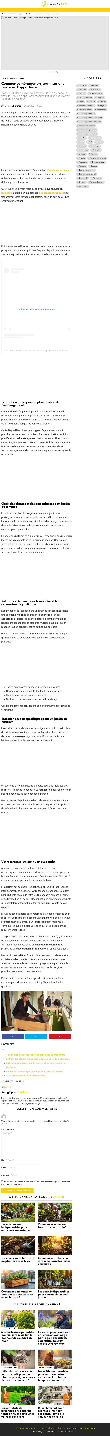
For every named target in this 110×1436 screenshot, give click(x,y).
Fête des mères (85, 110)
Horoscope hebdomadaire (90, 118)
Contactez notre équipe (25, 1428)
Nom (4, 1160)
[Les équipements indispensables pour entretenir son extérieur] (18, 1212)
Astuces (8, 1082)
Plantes (82, 158)
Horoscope (101, 110)
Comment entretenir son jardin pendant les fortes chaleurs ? (54, 1261)
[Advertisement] (36, 148)
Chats (81, 102)
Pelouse (94, 154)
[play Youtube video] (36, 1011)
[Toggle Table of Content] (3, 1050)
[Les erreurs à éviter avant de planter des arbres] (18, 1245)
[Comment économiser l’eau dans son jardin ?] (55, 1212)
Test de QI (83, 178)
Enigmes (102, 106)
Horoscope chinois (87, 114)
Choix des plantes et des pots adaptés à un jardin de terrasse (38, 1059)
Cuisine (103, 102)
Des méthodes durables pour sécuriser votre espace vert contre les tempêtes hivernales (53, 1376)
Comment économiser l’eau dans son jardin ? (52, 1226)
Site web (5, 1175)
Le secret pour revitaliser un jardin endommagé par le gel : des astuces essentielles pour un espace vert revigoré (54, 1338)
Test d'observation (87, 170)
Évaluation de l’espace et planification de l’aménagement (36, 1055)
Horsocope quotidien (88, 134)
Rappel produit (98, 162)
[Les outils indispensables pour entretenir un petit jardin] (55, 1279)
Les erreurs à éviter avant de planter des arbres (17, 1260)
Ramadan (83, 162)
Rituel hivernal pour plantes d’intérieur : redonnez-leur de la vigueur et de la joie (51, 1412)
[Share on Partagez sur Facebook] (13, 1036)
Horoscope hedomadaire (90, 122)
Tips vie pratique (9, 1328)
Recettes (82, 166)
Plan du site (58, 1428)
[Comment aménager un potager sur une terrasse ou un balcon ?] (18, 1279)
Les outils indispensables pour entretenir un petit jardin (53, 1294)
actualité (82, 85)
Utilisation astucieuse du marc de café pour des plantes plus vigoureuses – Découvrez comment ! (18, 1376)
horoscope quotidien (87, 130)
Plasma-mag (89, 1428)
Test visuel (97, 178)
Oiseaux (82, 154)
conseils (92, 102)
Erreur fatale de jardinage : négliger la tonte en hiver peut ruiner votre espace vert (17, 1412)
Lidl (90, 142)
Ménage (82, 146)
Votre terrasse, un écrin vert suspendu (27, 1075)
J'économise (96, 138)
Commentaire (8, 1129)
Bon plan (100, 98)
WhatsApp (83, 186)
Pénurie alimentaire (98, 158)
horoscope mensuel (87, 126)
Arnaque (82, 89)
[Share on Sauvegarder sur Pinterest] (60, 1036)
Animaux (94, 85)
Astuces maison (85, 98)
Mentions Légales (44, 1428)
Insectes (82, 138)
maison (100, 142)
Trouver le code (97, 182)
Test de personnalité (87, 174)
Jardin (20, 1082)
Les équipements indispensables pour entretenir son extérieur (16, 1227)
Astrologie (95, 89)
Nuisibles (96, 150)
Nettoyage (83, 150)
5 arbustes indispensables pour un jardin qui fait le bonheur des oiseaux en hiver (17, 1336)
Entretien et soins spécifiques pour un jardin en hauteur (35, 1071)
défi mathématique (86, 106)
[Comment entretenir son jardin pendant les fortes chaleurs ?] (55, 1245)
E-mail (4, 1168)
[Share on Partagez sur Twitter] (36, 1036)
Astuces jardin (96, 94)
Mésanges (95, 146)
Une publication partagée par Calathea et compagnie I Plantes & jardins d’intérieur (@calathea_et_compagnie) (55, 350)
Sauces (94, 166)
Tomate (82, 182)
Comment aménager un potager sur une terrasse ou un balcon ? (17, 1294)
